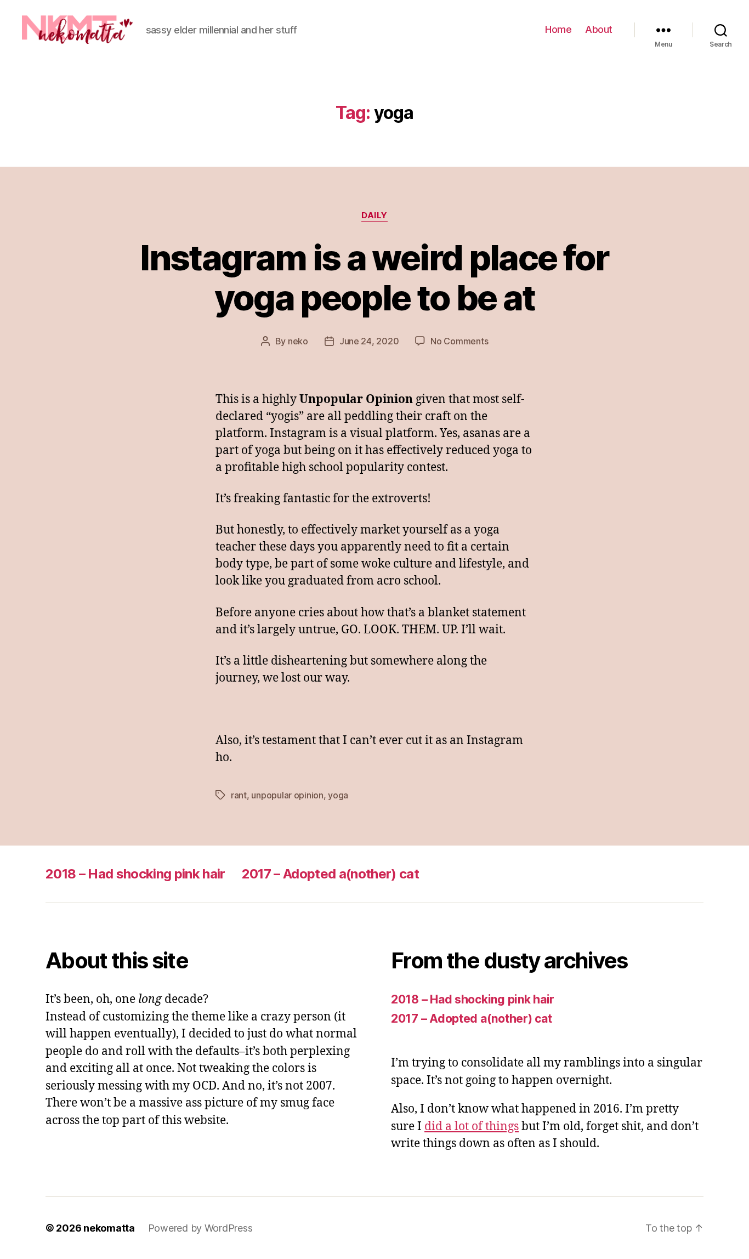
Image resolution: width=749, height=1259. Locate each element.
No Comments (459, 341)
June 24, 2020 (369, 341)
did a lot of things (471, 1126)
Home (558, 29)
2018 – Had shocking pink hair (135, 874)
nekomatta (109, 1228)
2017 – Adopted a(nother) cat (330, 874)
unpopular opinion (287, 795)
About (598, 29)
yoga (338, 795)
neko (298, 341)
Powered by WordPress (200, 1228)
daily (374, 215)
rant (239, 795)
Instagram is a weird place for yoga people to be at (374, 277)
